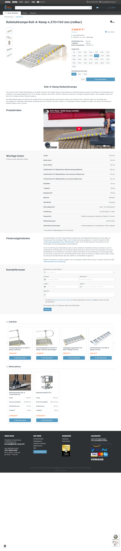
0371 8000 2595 (11, 450)
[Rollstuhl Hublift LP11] (47, 382)
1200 (85, 74)
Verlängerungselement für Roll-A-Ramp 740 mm (72, 348)
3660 (85, 56)
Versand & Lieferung (39, 443)
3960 (91, 56)
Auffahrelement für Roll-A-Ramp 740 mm (100, 348)
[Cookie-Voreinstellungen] (4, 546)
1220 (79, 52)
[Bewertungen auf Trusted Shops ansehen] (66, 450)
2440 (102, 52)
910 (74, 52)
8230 (90, 63)
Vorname (46, 276)
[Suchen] (90, 7)
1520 (85, 52)
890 (79, 74)
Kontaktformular (38, 439)
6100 (90, 59)
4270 (96, 56)
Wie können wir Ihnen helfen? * (52, 269)
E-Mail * (45, 284)
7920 (85, 63)
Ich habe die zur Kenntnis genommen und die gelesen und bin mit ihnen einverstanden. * (77, 301)
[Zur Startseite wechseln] (8, 7)
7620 (79, 63)
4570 (102, 56)
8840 (102, 63)
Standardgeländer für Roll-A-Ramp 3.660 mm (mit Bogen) (46, 348)
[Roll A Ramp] (112, 22)
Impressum (65, 439)
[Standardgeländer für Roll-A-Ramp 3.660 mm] (20, 337)
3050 (74, 56)
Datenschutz (66, 441)
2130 (96, 52)
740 (74, 74)
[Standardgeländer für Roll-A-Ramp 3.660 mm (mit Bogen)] (47, 337)
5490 (79, 59)
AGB (91, 300)
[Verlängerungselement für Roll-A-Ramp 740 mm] (74, 337)
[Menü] (118, 535)
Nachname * (83, 276)
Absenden (47, 309)
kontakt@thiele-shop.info (15, 444)
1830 (90, 52)
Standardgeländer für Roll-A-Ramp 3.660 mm (19, 348)
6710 (102, 59)
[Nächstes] (67, 48)
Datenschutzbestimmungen (61, 300)
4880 (108, 56)
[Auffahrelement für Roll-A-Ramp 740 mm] (101, 337)
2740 (107, 52)
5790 (85, 59)
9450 (74, 66)
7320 (73, 63)
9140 (107, 63)
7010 (107, 59)
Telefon (82, 284)
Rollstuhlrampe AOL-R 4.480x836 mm (17, 393)
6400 (96, 59)
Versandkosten (57, 467)
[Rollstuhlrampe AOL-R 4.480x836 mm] (20, 382)
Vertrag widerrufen (40, 451)
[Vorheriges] (15, 48)
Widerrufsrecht (37, 446)
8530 (96, 63)
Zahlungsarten (37, 441)
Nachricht (46, 291)
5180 (73, 59)
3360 (79, 56)
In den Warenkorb (100, 79)
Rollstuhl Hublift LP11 (43, 393)
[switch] (115, 545)
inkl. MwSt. (101, 7)
